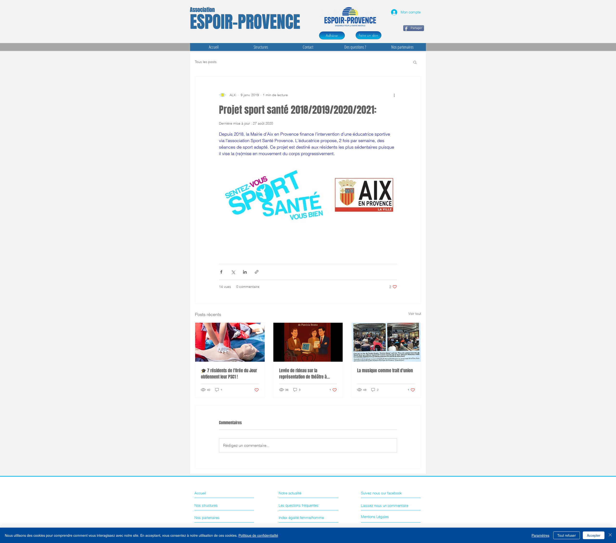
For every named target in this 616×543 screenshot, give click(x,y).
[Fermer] (610, 535)
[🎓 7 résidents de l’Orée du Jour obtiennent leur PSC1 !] (230, 342)
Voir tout (414, 313)
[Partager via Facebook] (221, 272)
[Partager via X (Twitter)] (233, 272)
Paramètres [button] (540, 535)
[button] (415, 62)
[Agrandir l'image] (274, 195)
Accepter (593, 535)
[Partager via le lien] (256, 272)
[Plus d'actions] (394, 95)
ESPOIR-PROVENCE (245, 22)
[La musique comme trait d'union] (386, 342)
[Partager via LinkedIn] (245, 272)
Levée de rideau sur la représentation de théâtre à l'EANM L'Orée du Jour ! (303, 373)
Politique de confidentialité (258, 535)
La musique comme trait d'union (385, 370)
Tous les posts (206, 62)
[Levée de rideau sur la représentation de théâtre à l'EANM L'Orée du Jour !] (308, 342)
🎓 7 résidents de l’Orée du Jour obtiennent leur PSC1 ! (229, 373)
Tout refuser (566, 535)
